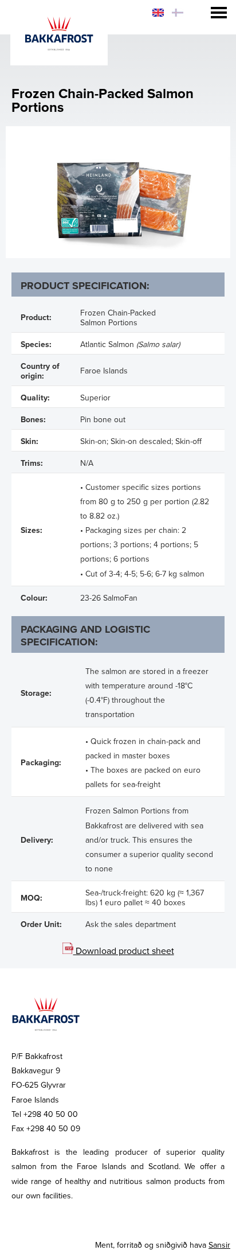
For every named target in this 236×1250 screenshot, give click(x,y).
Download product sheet (123, 951)
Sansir (219, 1245)
